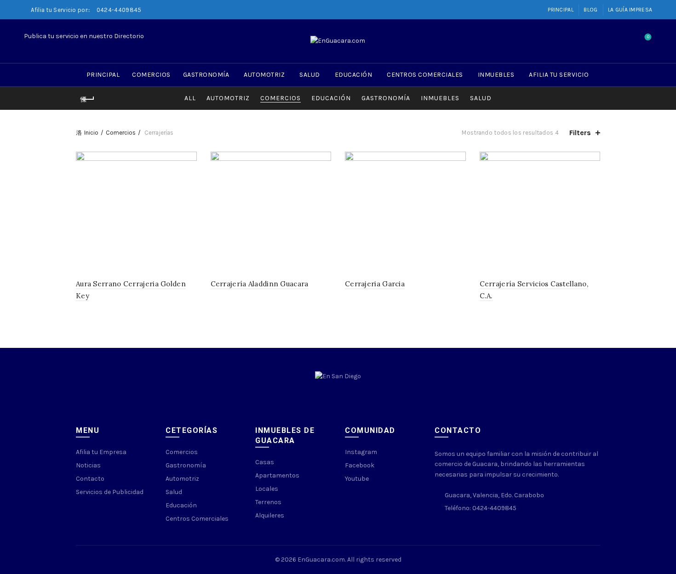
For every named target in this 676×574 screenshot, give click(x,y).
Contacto (90, 479)
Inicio (91, 132)
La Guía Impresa (630, 9)
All (190, 98)
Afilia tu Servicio (559, 75)
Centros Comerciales (425, 75)
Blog (590, 9)
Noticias (88, 465)
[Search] (622, 41)
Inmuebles (496, 75)
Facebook (359, 465)
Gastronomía (206, 75)
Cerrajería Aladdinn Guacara (260, 283)
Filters (580, 132)
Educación (353, 75)
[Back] (87, 99)
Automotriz (264, 75)
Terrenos (268, 502)
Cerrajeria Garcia (375, 283)
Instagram (361, 452)
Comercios (151, 75)
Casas (264, 462)
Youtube (357, 479)
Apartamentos (277, 475)
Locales (266, 489)
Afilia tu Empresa (101, 452)
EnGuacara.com (321, 559)
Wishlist (648, 37)
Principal (560, 9)
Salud (309, 75)
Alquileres (269, 515)
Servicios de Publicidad (109, 492)
